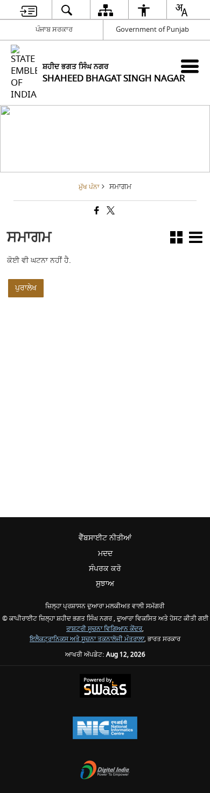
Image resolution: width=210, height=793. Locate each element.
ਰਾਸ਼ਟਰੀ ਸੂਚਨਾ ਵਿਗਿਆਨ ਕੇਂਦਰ (104, 629)
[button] (176, 239)
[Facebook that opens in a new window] (96, 211)
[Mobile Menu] (189, 66)
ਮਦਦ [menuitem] (105, 553)
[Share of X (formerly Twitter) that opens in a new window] (110, 211)
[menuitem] (28, 10)
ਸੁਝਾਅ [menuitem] (105, 583)
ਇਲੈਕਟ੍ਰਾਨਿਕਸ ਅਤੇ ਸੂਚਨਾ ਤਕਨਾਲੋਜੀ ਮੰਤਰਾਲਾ (87, 639)
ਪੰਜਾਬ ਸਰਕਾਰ (54, 29)
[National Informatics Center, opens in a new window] (105, 729)
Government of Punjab (152, 29)
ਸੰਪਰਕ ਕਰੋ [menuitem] (105, 568)
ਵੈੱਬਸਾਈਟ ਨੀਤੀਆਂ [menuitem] (105, 538)
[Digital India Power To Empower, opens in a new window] (105, 771)
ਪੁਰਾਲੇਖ (26, 288)
